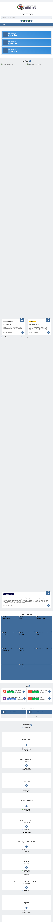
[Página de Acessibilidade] (32, 14)
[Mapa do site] (30, 14)
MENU (4, 24)
